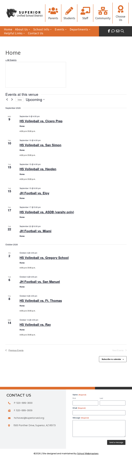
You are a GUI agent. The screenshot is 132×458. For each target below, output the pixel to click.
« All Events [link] (10, 60)
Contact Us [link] (35, 33)
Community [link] (102, 18)
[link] (24, 16)
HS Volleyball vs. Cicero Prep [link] (41, 121)
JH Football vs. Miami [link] (35, 231)
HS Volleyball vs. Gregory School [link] (44, 257)
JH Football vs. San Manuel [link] (40, 281)
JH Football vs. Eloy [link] (34, 193)
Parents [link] (53, 18)
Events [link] (59, 29)
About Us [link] (21, 29)
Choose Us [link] (120, 18)
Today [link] (20, 99)
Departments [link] (79, 29)
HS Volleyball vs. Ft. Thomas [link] (41, 300)
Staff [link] (85, 18)
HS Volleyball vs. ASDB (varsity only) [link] (47, 212)
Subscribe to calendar (111, 359)
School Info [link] (41, 29)
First (74, 398)
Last (101, 398)
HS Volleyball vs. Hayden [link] (38, 169)
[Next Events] (12, 99)
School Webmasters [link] (87, 453)
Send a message (116, 442)
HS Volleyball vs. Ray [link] (35, 324)
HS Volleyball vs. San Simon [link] (40, 145)
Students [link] (69, 18)
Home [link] (8, 29)
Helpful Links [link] (13, 33)
